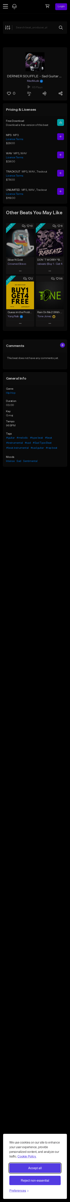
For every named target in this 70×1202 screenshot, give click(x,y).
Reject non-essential (35, 1180)
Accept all (35, 1168)
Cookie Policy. (27, 1156)
